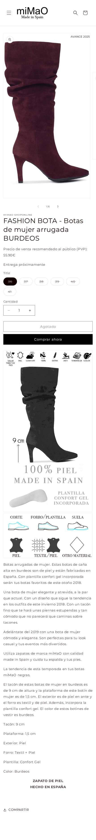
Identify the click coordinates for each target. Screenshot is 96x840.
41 (12, 292)
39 (59, 282)
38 (43, 282)
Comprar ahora (48, 339)
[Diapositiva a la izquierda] (38, 206)
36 (12, 282)
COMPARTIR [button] (18, 810)
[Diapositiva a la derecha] (58, 206)
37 (28, 282)
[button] (9, 13)
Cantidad (10, 301)
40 (75, 282)
